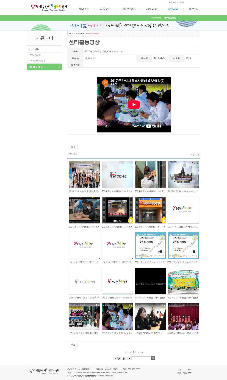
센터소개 (84, 8)
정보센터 (194, 8)
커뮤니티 (172, 8)
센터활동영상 (170, 17)
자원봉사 (105, 8)
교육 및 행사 (128, 8)
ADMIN (181, 2)
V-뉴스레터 (156, 17)
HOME (173, 2)
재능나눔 (151, 8)
